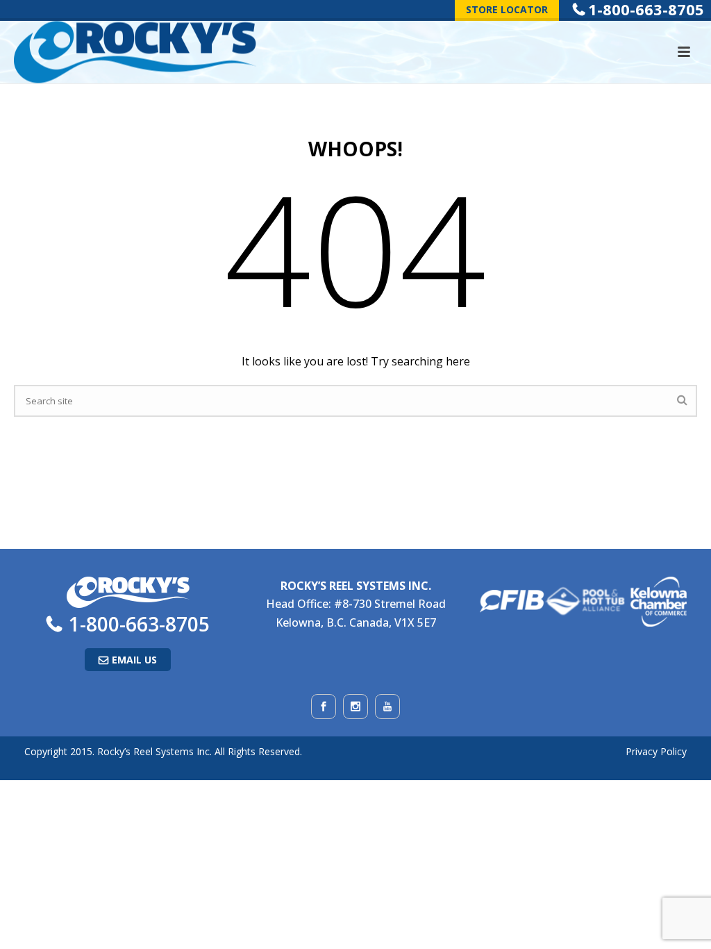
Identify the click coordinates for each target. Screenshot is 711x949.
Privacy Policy (656, 751)
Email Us (134, 659)
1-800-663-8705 (139, 624)
